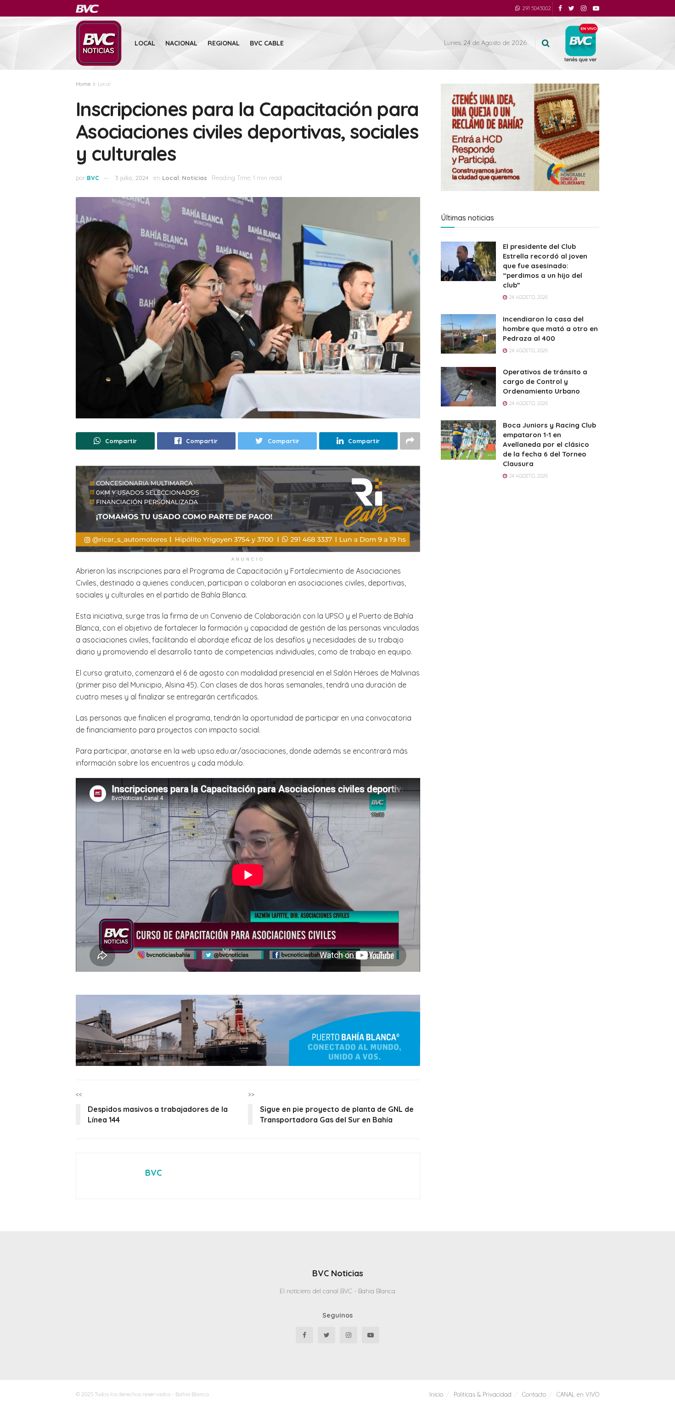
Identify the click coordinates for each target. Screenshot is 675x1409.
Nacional (181, 43)
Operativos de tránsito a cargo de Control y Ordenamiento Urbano (545, 381)
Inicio (436, 1394)
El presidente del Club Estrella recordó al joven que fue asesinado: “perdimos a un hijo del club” (545, 265)
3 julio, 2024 (132, 177)
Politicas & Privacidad (483, 1394)
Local (145, 43)
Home (83, 83)
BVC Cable (267, 43)
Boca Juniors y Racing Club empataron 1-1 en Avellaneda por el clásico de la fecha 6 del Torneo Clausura (549, 444)
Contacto (534, 1394)
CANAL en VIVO (578, 1394)
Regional (224, 43)
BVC (93, 177)
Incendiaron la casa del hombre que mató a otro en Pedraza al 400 (550, 329)
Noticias (194, 177)
